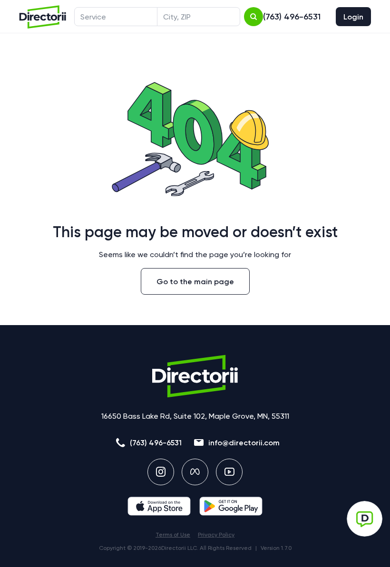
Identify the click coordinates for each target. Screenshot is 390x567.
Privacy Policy (216, 534)
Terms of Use (173, 534)
